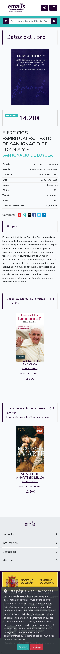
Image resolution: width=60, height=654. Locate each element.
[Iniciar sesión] (44, 8)
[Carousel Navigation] (52, 299)
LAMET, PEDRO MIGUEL (30, 486)
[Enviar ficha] (24, 215)
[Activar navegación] (53, 8)
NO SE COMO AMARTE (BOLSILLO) (30, 476)
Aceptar (23, 647)
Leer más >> (19, 639)
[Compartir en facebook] (34, 215)
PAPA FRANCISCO (30, 373)
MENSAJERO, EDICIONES (46, 164)
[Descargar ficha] (19, 215)
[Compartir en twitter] (39, 215)
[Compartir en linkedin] (44, 215)
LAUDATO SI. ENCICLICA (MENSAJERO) (30, 364)
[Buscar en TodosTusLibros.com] (29, 215)
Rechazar (36, 647)
